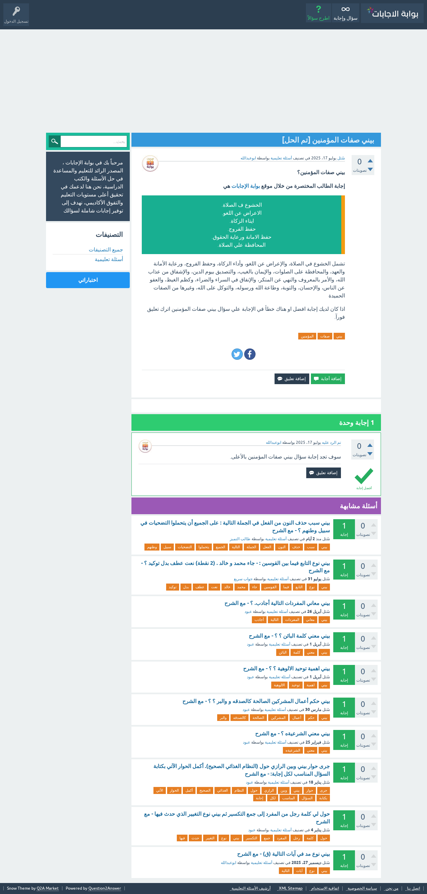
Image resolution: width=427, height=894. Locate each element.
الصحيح (204, 790)
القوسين (270, 587)
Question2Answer (104, 888)
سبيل (167, 547)
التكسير (251, 838)
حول (254, 790)
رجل (296, 838)
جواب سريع (243, 579)
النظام (239, 790)
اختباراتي (88, 280)
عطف (199, 587)
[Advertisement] (213, 79)
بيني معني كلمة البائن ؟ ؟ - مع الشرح (289, 636)
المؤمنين (307, 336)
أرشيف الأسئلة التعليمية (251, 888)
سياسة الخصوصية (362, 888)
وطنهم (152, 547)
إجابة (259, 798)
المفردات (292, 620)
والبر (223, 718)
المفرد (282, 838)
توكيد (172, 587)
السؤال (307, 798)
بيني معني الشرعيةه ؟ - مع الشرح (292, 733)
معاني (310, 620)
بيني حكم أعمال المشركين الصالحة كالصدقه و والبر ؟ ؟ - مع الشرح (256, 701)
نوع (312, 587)
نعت (214, 587)
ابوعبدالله (228, 862)
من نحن (392, 888)
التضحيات (185, 547)
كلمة (296, 652)
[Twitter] (237, 354)
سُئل (341, 158)
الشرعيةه (293, 750)
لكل (273, 798)
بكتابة (323, 798)
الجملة (251, 547)
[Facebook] (250, 354)
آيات (299, 871)
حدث (195, 838)
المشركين (278, 718)
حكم (311, 718)
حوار (309, 790)
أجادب (259, 620)
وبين (284, 790)
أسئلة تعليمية (281, 158)
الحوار (174, 790)
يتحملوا (203, 547)
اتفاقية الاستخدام (325, 888)
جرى (323, 790)
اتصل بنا (413, 888)
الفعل (267, 547)
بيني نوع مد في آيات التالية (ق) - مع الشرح (283, 854)
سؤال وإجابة (346, 18)
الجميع (220, 547)
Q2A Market (48, 888)
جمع (267, 838)
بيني (339, 336)
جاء (254, 587)
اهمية (311, 685)
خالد (227, 587)
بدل (186, 587)
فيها (182, 838)
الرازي (269, 790)
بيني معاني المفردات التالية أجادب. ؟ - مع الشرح (277, 603)
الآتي (159, 790)
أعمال (296, 718)
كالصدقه (239, 718)
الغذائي (222, 790)
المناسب (288, 798)
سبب (311, 547)
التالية (236, 547)
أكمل (189, 790)
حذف (296, 547)
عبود (248, 611)
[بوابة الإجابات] (392, 13)
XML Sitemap (291, 888)
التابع (299, 587)
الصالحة (258, 718)
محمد (241, 587)
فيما (286, 587)
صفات (325, 336)
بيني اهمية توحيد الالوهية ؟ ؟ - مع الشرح (286, 668)
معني (311, 652)
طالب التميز (240, 539)
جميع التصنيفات (106, 249)
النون (282, 547)
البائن (283, 652)
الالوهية (279, 685)
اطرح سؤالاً (319, 18)
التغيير (210, 838)
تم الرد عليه (331, 442)
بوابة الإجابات (246, 186)
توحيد (296, 685)
